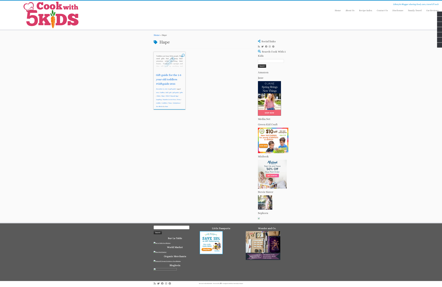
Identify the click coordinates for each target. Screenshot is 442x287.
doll (167, 92)
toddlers (164, 103)
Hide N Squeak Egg (172, 96)
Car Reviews (432, 10)
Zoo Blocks (159, 106)
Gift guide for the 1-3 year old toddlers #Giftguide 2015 (168, 79)
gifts (181, 92)
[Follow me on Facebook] (267, 46)
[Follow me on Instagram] (270, 46)
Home (338, 10)
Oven (179, 99)
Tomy (170, 103)
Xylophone (176, 103)
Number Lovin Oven (169, 99)
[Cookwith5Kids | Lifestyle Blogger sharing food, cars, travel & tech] (51, 15)
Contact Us (382, 10)
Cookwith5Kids (207, 283)
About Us (349, 10)
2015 (157, 92)
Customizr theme (238, 283)
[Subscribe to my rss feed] (259, 46)
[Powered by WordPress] (221, 283)
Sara (166, 106)
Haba (158, 96)
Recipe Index (365, 10)
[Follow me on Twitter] (263, 46)
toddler (158, 103)
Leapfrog (159, 99)
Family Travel (415, 10)
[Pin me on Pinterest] (274, 46)
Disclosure (397, 10)
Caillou (162, 92)
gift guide (173, 89)
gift (170, 92)
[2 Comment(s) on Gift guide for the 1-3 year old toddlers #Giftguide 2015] (183, 57)
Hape (163, 96)
